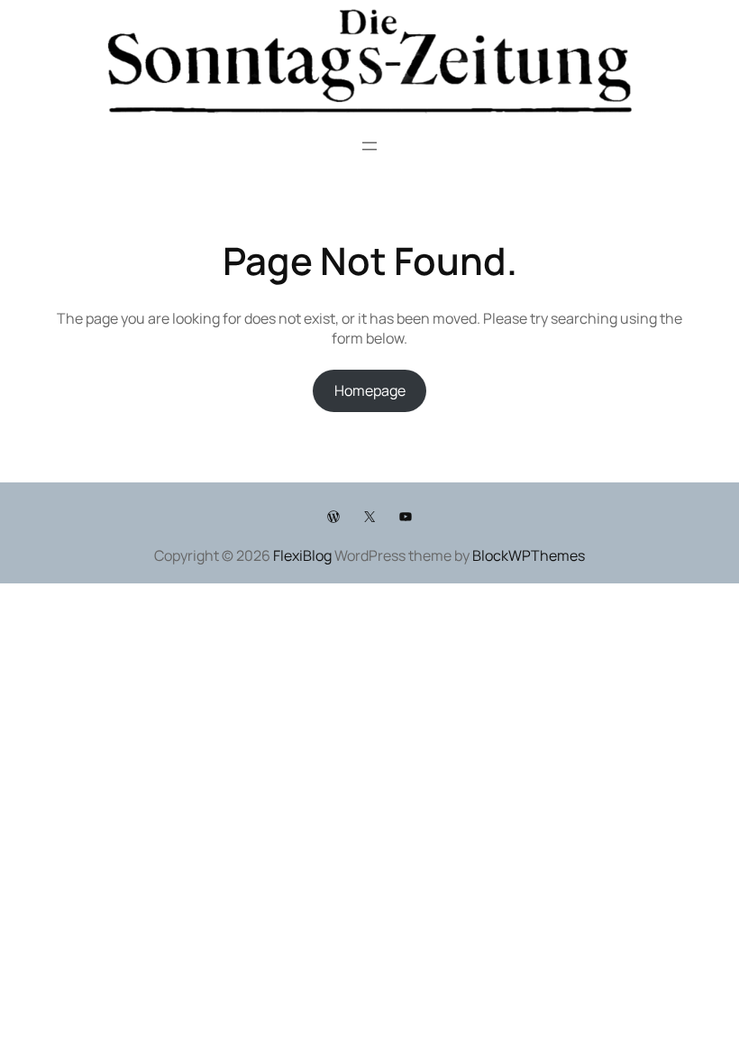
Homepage (370, 390)
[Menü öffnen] (369, 146)
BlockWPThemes (528, 555)
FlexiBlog (302, 555)
